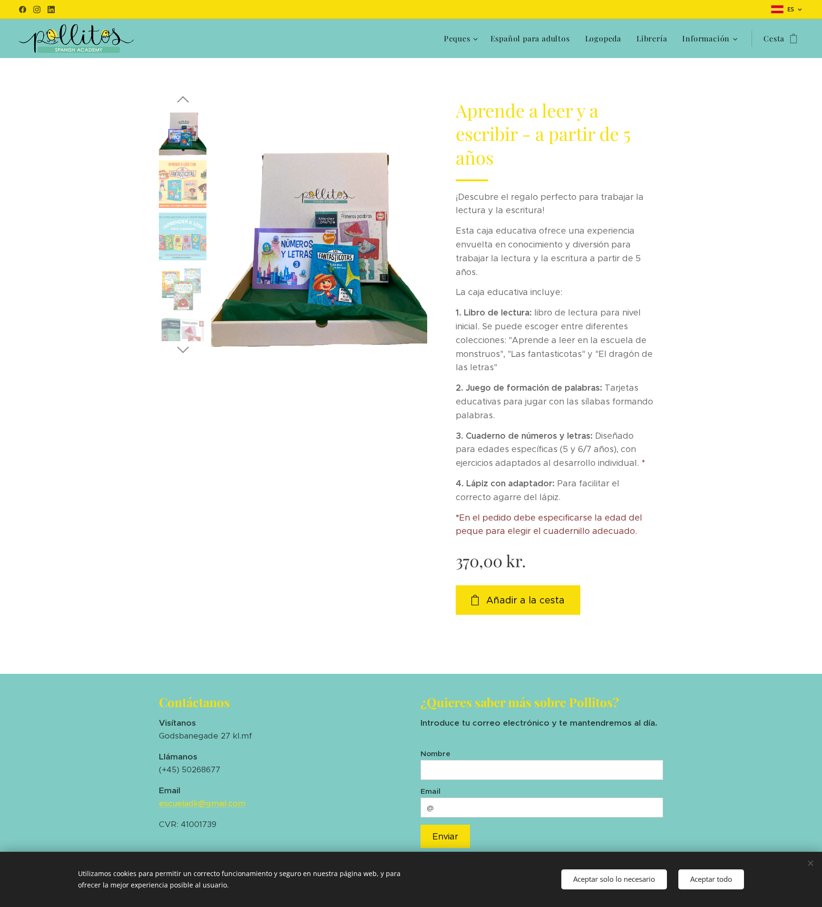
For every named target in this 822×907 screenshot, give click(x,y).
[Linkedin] (51, 9)
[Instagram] (37, 9)
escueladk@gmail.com (202, 803)
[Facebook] (23, 9)
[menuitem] (462, 38)
